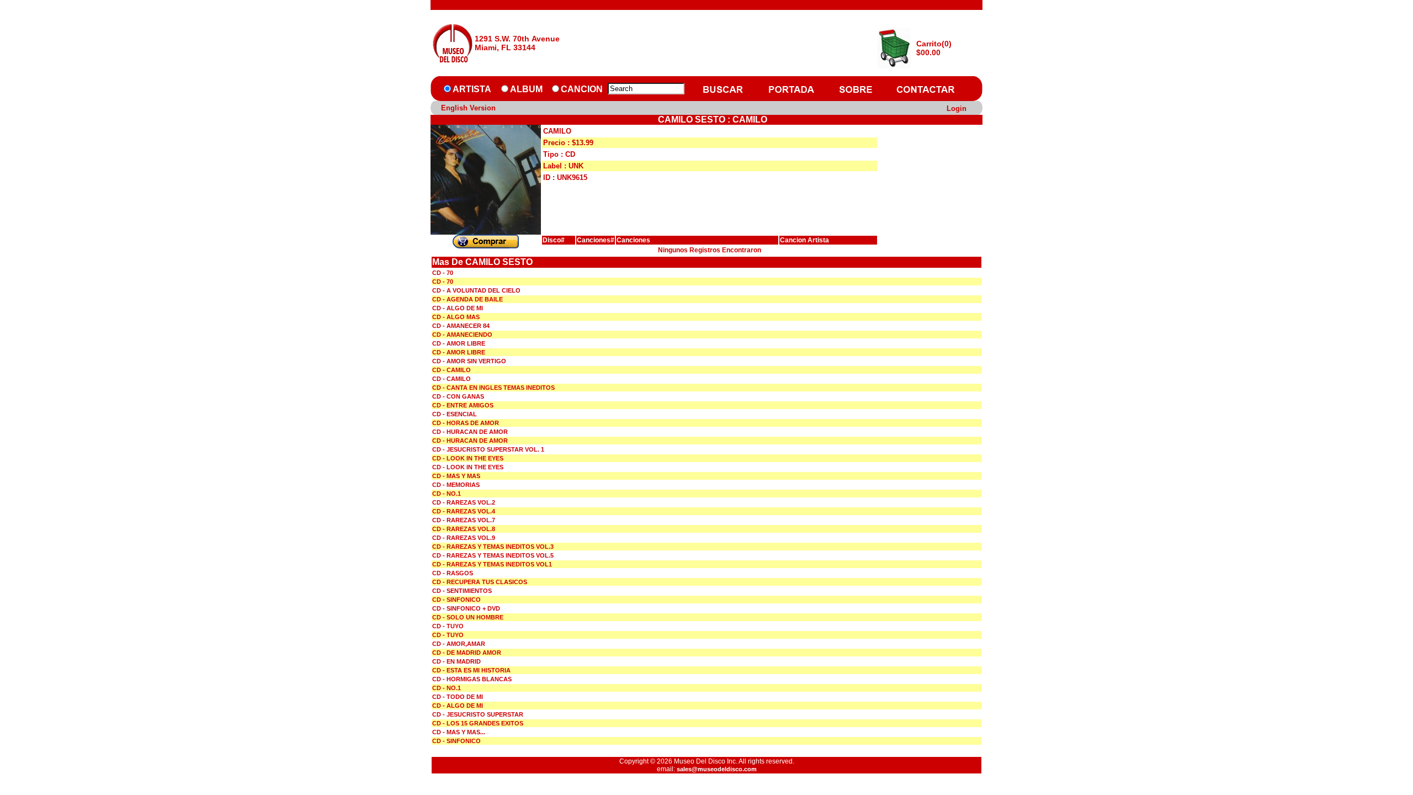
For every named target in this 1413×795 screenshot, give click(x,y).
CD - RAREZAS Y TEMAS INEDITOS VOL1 (492, 564)
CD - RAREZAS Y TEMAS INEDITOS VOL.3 (493, 546)
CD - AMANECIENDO (462, 334)
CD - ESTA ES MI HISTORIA (471, 670)
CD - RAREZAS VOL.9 (463, 537)
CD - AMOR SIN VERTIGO (469, 361)
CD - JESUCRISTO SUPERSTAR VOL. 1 (488, 449)
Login (956, 108)
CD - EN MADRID (456, 661)
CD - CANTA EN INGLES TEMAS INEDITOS (493, 387)
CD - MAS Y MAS (456, 476)
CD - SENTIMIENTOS (462, 590)
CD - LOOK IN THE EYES (467, 458)
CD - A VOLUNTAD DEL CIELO (476, 290)
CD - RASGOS (452, 573)
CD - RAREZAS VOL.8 (463, 529)
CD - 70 (442, 272)
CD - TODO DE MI (457, 696)
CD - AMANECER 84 (461, 325)
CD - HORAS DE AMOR (465, 423)
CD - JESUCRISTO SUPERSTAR (477, 714)
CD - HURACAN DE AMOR (470, 431)
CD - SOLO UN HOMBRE (467, 617)
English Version (468, 108)
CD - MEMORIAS (456, 484)
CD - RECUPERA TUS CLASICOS (479, 582)
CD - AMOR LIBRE (458, 343)
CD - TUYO (448, 626)
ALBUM (526, 89)
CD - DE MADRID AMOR (466, 652)
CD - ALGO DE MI (457, 308)
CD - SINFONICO (456, 599)
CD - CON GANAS (458, 396)
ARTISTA (472, 89)
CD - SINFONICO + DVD (466, 608)
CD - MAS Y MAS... (458, 732)
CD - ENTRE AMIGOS (462, 405)
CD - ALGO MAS (456, 317)
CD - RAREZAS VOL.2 (463, 502)
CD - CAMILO (451, 370)
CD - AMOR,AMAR (458, 643)
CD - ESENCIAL (454, 414)
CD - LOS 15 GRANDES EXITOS (477, 723)
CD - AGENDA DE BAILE (467, 299)
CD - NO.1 (446, 493)
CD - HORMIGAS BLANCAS (472, 679)
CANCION (582, 89)
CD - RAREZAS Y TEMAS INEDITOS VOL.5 (493, 555)
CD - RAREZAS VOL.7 (463, 520)
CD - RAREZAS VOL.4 (463, 511)
